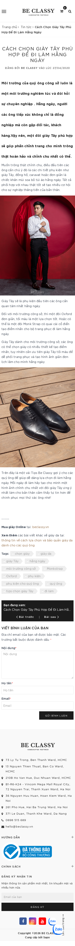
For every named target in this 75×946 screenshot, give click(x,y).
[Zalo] (52, 921)
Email (6, 698)
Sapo (46, 937)
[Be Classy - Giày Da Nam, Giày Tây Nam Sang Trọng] (38, 11)
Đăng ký (37, 906)
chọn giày (22, 553)
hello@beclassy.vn (19, 826)
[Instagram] (32, 921)
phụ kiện (34, 576)
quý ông (56, 583)
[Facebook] (23, 921)
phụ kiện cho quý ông (22, 583)
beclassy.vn (40, 527)
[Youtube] (42, 921)
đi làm (49, 591)
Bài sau (50, 616)
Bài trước (27, 616)
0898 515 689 (16, 820)
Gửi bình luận (56, 715)
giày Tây (12, 561)
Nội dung (8, 648)
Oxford (11, 576)
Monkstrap (55, 568)
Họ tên (7, 683)
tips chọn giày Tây (20, 591)
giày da (46, 553)
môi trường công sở (21, 568)
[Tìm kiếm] (70, 11)
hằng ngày (37, 561)
